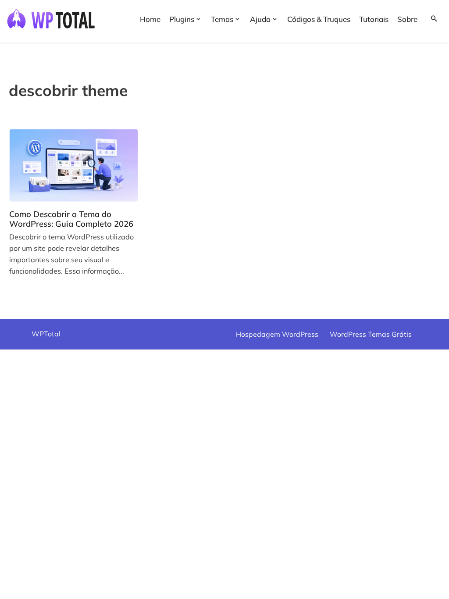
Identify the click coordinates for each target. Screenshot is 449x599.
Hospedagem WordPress (277, 334)
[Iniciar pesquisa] (431, 17)
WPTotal (46, 333)
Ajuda (260, 19)
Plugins (181, 19)
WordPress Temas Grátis (371, 334)
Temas (222, 19)
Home (150, 19)
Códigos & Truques (318, 19)
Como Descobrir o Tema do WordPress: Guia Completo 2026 (71, 219)
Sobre (407, 19)
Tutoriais (373, 19)
